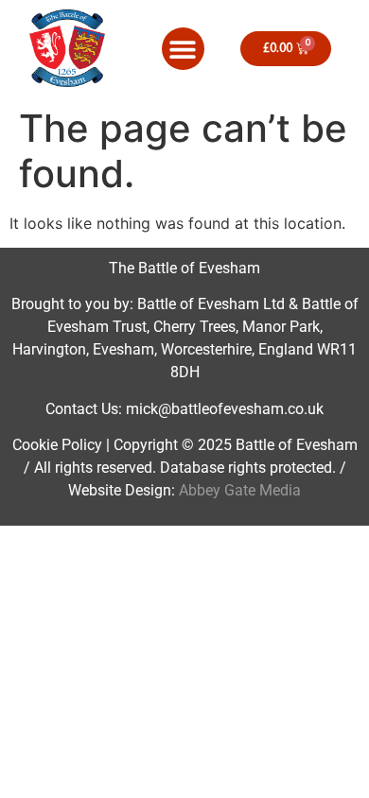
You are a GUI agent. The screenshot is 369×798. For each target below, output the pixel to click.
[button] (183, 48)
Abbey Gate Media (240, 490)
